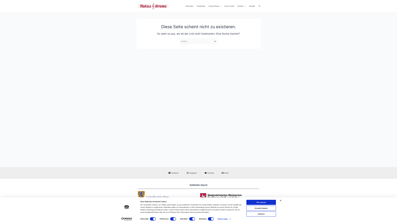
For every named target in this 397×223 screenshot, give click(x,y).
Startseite (189, 6)
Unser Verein (229, 6)
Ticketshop (201, 6)
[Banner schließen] (280, 200)
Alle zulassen (261, 202)
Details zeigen (223, 219)
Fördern (241, 6)
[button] (260, 6)
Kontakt (252, 6)
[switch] (173, 219)
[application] (220, 6)
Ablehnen (261, 214)
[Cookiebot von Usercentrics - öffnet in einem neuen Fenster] (127, 219)
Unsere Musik (214, 6)
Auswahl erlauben (261, 208)
